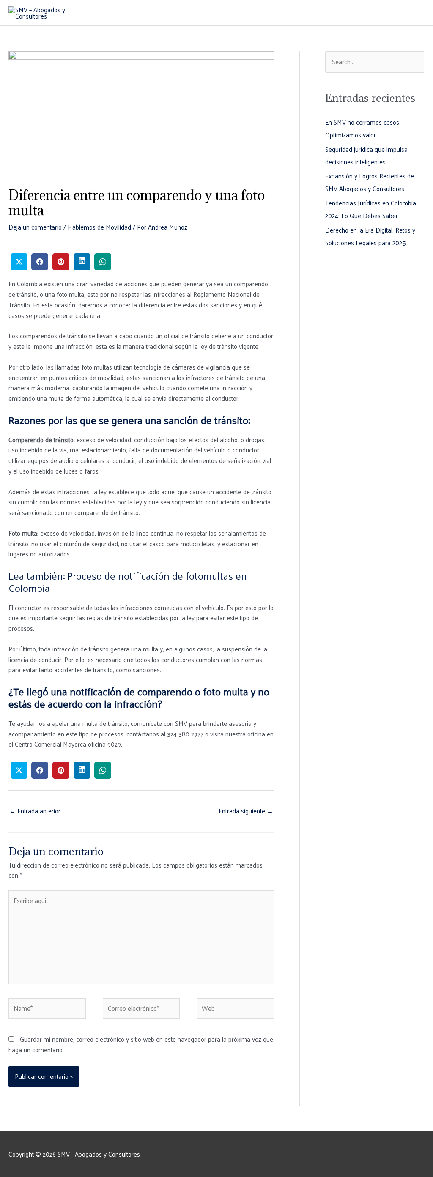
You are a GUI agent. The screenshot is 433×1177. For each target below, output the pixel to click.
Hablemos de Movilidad (99, 227)
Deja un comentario (35, 227)
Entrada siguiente (246, 810)
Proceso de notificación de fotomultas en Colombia (127, 581)
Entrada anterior (34, 810)
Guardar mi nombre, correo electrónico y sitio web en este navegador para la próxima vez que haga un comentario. (140, 1044)
